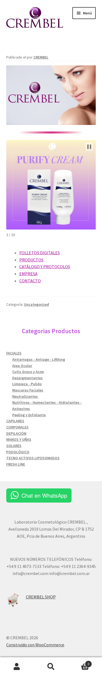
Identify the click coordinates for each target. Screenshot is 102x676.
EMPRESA (28, 273)
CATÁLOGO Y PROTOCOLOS (44, 266)
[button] (89, 147)
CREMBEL (40, 57)
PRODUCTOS (31, 259)
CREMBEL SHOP (41, 596)
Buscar (51, 666)
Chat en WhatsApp (44, 495)
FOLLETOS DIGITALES (39, 252)
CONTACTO (30, 280)
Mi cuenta (17, 666)
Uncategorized (36, 304)
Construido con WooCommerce (35, 644)
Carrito (78, 662)
